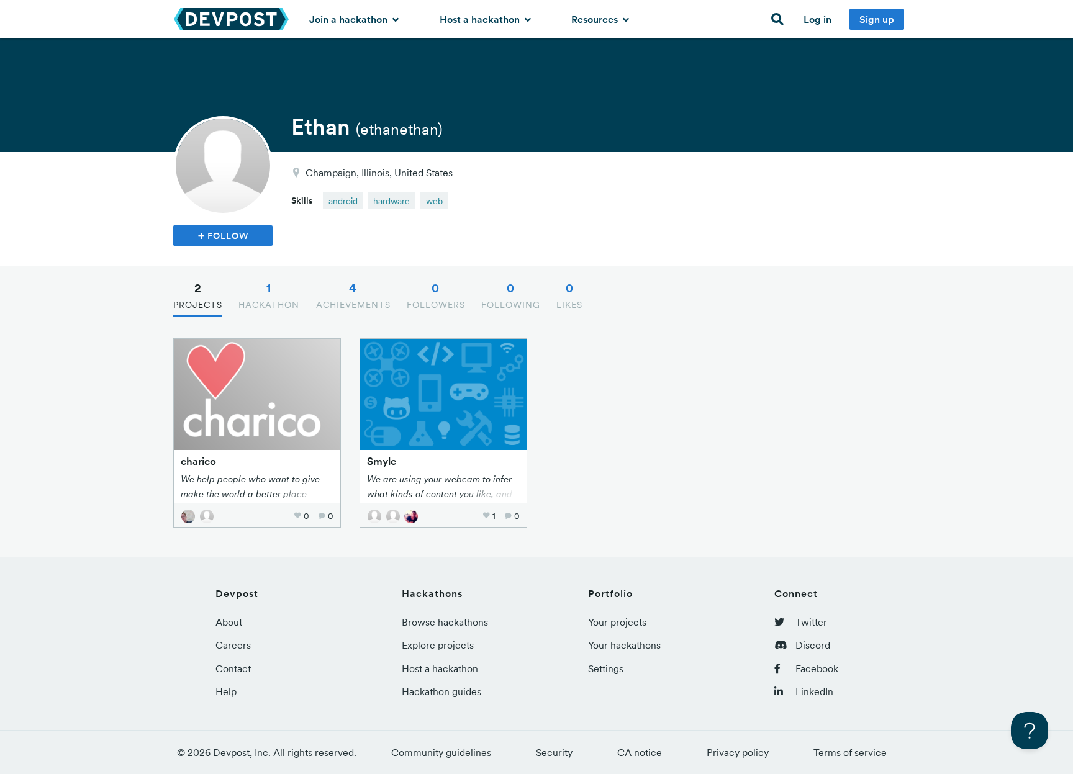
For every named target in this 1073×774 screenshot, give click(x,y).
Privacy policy (738, 752)
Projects (197, 295)
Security (554, 752)
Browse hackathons (445, 622)
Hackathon (268, 295)
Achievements (353, 295)
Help (226, 691)
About (228, 622)
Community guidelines (441, 752)
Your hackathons (624, 645)
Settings (605, 668)
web (434, 201)
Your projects (617, 622)
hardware (391, 201)
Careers (233, 645)
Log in (817, 19)
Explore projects (438, 645)
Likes (569, 295)
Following (510, 295)
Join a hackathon (349, 19)
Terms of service (850, 752)
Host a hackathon (481, 19)
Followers (436, 295)
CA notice (639, 752)
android (343, 201)
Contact (233, 668)
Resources (595, 19)
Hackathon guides (441, 691)
